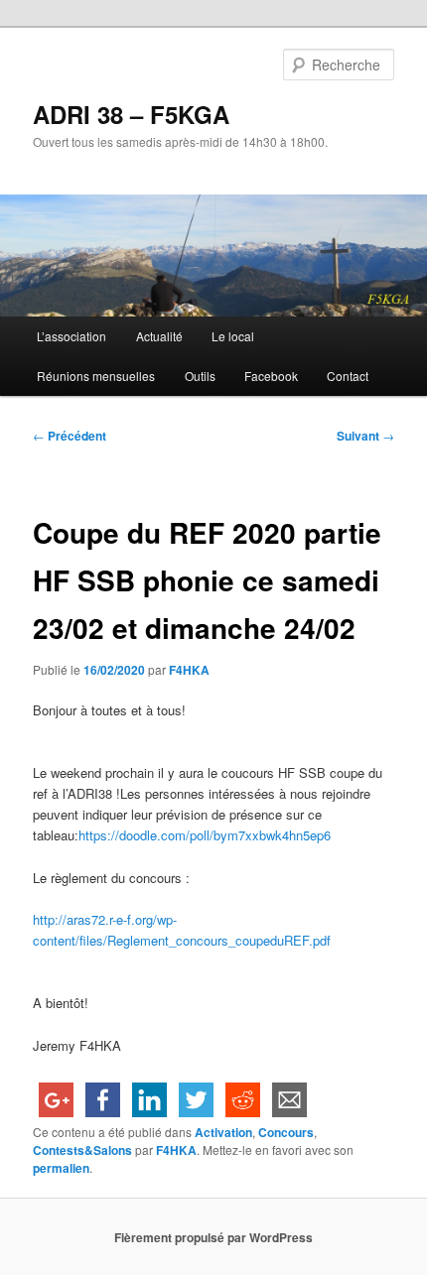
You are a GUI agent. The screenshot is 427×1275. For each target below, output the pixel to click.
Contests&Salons (82, 1150)
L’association (71, 335)
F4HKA (189, 670)
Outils (200, 375)
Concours (286, 1132)
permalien (61, 1168)
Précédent (69, 436)
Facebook (271, 375)
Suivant (365, 436)
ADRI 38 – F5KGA (131, 114)
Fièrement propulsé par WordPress (213, 1237)
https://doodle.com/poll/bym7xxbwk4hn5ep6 (204, 835)
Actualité (159, 335)
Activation (223, 1132)
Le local (233, 335)
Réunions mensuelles (96, 375)
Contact (347, 375)
